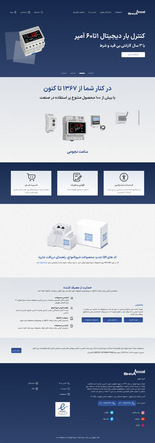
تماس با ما (92, 12)
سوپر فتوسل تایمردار (77, 152)
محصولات (118, 12)
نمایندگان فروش (105, 12)
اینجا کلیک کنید (41, 262)
